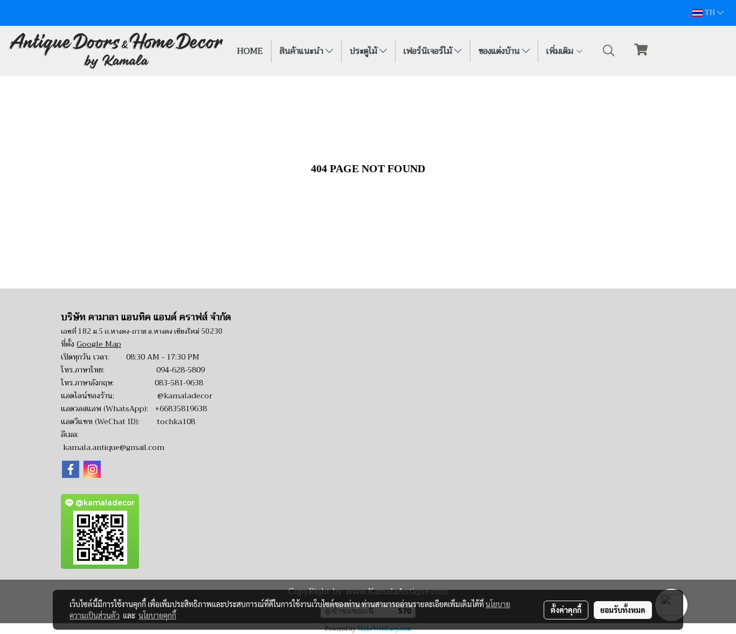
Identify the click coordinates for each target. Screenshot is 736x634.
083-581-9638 (179, 382)
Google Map (99, 343)
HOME (250, 51)
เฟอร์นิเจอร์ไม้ (429, 51)
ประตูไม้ (364, 51)
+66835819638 (181, 408)
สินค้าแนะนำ (302, 51)
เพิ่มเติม (560, 51)
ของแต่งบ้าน (500, 51)
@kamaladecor (184, 395)
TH (710, 13)
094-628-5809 (180, 369)
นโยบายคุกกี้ (157, 615)
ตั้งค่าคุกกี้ (566, 610)
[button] (609, 50)
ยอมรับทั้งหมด (622, 610)
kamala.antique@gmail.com (113, 447)
